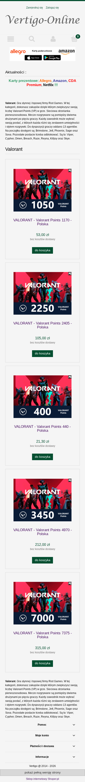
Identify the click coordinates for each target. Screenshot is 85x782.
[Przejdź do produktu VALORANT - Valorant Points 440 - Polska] (42, 396)
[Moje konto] (53, 39)
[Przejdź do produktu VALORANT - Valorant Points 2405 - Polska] (42, 293)
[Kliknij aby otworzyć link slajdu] (42, 54)
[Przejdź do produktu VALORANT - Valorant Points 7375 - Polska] (42, 603)
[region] (42, 54)
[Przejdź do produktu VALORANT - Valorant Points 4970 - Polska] (42, 500)
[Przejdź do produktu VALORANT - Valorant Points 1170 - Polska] (42, 190)
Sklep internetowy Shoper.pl (42, 778)
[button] (10, 39)
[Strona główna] (42, 20)
